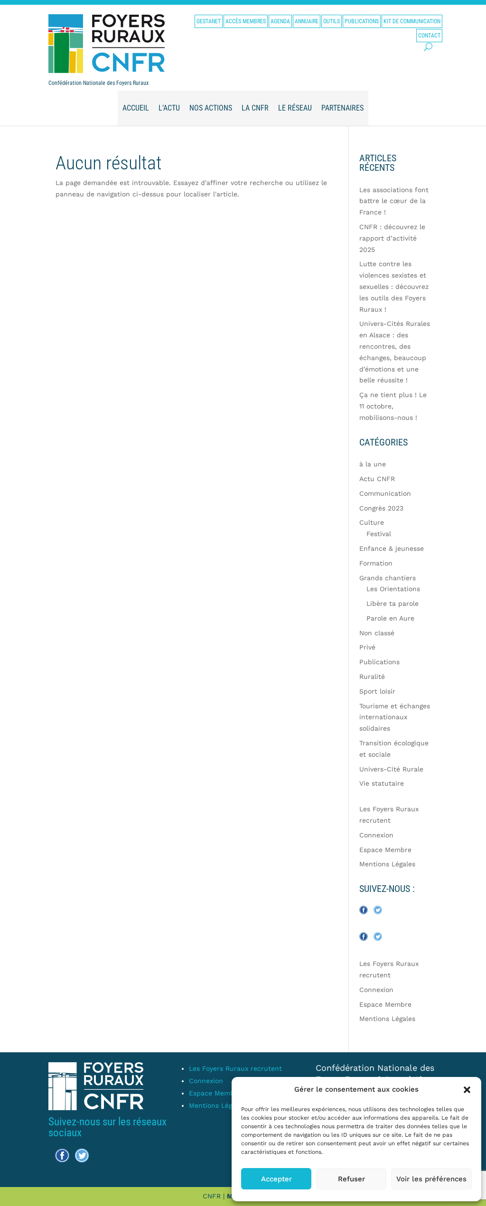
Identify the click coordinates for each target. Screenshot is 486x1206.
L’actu (169, 107)
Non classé (376, 633)
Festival (378, 534)
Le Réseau (295, 107)
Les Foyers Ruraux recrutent (235, 1068)
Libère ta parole (392, 603)
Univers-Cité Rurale (391, 769)
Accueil (135, 107)
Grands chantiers (387, 578)
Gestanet (208, 21)
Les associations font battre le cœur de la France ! (394, 201)
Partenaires (342, 107)
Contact (429, 35)
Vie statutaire (381, 783)
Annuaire (306, 21)
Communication (385, 493)
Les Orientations (393, 589)
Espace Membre (385, 849)
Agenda (280, 21)
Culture (371, 522)
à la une (372, 464)
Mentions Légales (387, 864)
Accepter (276, 1179)
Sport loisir (377, 691)
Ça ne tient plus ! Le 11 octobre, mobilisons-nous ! (393, 406)
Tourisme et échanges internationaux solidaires (394, 717)
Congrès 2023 (381, 508)
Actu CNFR (377, 478)
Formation (376, 563)
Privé (367, 647)
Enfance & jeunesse (391, 548)
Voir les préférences (431, 1179)
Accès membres (245, 21)
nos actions (210, 107)
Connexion (376, 835)
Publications (362, 21)
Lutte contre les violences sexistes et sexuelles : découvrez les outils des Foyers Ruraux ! (394, 286)
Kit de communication (411, 21)
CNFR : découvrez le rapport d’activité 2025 (392, 238)
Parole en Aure (390, 618)
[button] (467, 1090)
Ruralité (372, 676)
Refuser (351, 1179)
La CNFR (255, 107)
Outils (331, 21)
